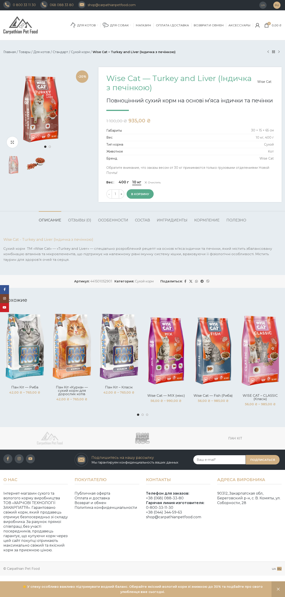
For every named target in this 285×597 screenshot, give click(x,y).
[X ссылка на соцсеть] (191, 281)
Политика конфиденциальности (106, 507)
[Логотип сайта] (25, 25)
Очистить (154, 182)
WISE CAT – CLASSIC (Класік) (260, 397)
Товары (24, 52)
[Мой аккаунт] (257, 25)
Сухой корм (80, 52)
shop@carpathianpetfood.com (173, 517)
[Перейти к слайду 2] (50, 147)
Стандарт (60, 52)
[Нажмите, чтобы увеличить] (12, 142)
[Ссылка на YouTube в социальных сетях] (30, 458)
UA (274, 568)
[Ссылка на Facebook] (185, 281)
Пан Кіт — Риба (24, 387)
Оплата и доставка (92, 498)
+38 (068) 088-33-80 (165, 498)
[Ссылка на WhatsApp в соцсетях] (196, 281)
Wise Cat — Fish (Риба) (213, 395)
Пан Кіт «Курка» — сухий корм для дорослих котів (72, 390)
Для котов (41, 52)
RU (279, 568)
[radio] (124, 182)
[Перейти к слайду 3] (147, 415)
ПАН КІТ (235, 438)
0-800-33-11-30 (159, 507)
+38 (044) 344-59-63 (164, 512)
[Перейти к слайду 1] (45, 147)
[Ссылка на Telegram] (202, 281)
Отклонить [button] (278, 589)
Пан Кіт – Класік (119, 387)
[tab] (50, 218)
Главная (9, 52)
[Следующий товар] (279, 52)
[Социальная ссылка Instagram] (19, 458)
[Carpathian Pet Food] (49, 438)
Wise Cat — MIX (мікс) (166, 395)
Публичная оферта (92, 493)
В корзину (140, 194)
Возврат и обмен (90, 503)
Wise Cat (264, 82)
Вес (109, 182)
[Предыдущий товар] (268, 52)
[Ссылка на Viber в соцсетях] (208, 281)
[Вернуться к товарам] (273, 52)
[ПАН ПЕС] (142, 438)
